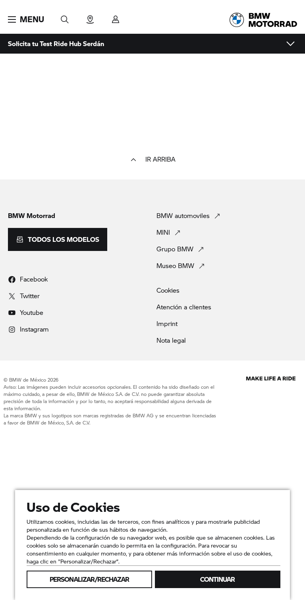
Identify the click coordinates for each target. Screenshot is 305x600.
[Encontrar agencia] (90, 17)
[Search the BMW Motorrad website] (64, 17)
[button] (26, 19)
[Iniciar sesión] (115, 17)
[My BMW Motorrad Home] (263, 20)
